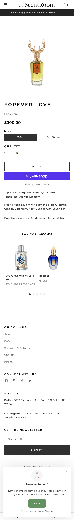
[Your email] (37, 438)
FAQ (7, 341)
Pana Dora (11, 113)
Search (8, 334)
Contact (9, 354)
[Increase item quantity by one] (16, 153)
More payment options (37, 184)
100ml (20, 137)
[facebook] (6, 381)
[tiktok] (22, 381)
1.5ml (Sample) (53, 137)
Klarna (8, 361)
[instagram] (14, 381)
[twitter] (30, 381)
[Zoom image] (37, 59)
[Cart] (66, 4)
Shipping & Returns (17, 348)
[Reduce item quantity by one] (6, 153)
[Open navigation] (8, 4)
